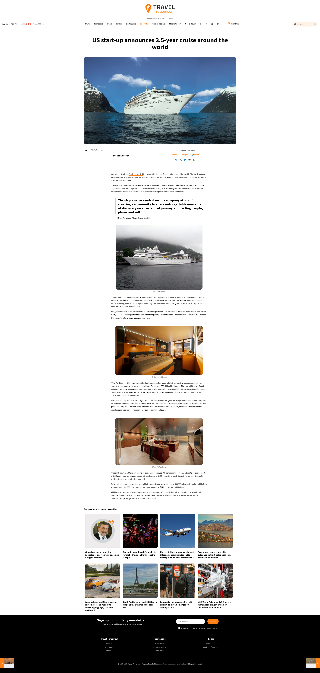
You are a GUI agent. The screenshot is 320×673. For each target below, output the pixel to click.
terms (190, 348)
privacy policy (200, 348)
